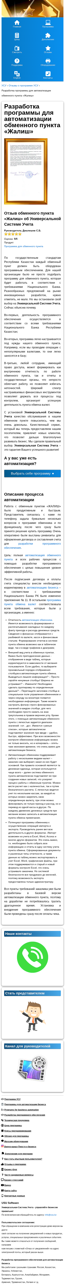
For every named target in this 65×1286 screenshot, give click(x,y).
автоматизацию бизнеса (42, 587)
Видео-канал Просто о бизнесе (20, 1146)
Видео (7, 1185)
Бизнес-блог (10, 1169)
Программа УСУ (12, 1099)
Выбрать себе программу (31, 473)
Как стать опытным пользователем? (23, 1159)
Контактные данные (14, 1196)
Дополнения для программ (18, 1154)
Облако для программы (16, 1136)
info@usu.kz (51, 1215)
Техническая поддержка (16, 1120)
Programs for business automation (21, 1110)
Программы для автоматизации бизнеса (25, 1104)
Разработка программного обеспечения (24, 1115)
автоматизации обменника (37, 620)
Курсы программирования (17, 1131)
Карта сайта (10, 1190)
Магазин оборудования (16, 1141)
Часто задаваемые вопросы (18, 1175)
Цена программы (13, 1125)
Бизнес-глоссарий (13, 1180)
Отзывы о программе (15, 1164)
